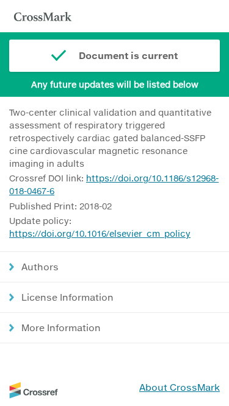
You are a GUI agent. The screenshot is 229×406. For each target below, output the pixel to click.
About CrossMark (179, 387)
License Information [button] (67, 297)
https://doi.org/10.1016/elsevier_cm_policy (100, 233)
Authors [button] (40, 266)
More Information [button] (61, 327)
